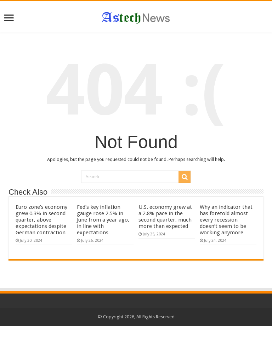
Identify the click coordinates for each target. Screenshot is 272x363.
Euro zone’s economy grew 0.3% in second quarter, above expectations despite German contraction (41, 220)
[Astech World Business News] (136, 16)
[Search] (184, 177)
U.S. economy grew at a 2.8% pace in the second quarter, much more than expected (165, 216)
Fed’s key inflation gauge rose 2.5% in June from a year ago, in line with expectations (103, 220)
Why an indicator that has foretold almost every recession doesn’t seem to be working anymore (226, 220)
